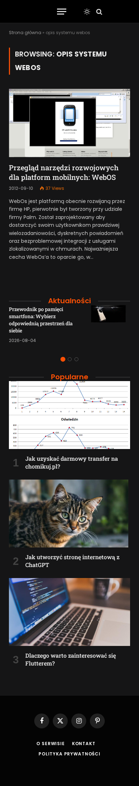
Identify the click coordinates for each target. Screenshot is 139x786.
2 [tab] (69, 359)
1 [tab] (63, 359)
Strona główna (25, 33)
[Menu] (61, 12)
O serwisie (50, 743)
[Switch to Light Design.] (87, 12)
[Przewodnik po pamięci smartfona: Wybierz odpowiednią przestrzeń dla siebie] (110, 324)
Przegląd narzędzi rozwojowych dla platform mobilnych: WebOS (64, 172)
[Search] (98, 12)
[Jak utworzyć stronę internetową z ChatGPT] (69, 513)
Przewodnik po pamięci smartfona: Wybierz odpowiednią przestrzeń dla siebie (41, 320)
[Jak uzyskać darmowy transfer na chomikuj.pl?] (69, 415)
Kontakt (84, 743)
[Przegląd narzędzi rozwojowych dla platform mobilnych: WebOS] (69, 123)
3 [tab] (76, 359)
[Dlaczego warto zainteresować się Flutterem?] (69, 612)
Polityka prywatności (69, 754)
